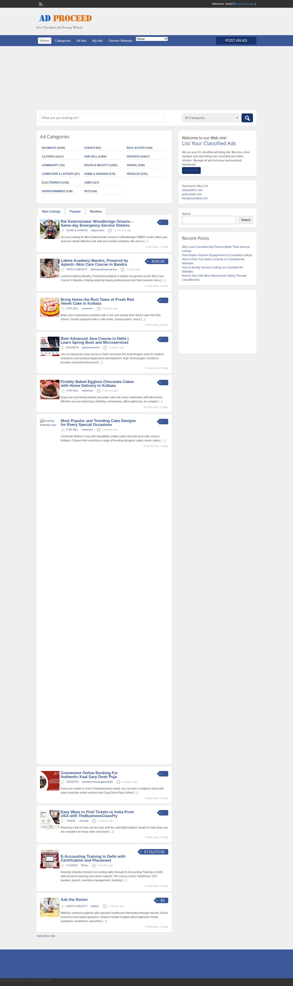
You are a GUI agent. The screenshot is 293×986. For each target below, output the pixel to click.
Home (44, 40)
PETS (87, 191)
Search (186, 213)
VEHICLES (133, 174)
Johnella (83, 820)
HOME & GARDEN (96, 174)
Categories (63, 40)
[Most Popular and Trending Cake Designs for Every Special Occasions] (50, 425)
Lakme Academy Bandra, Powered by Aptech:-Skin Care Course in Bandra (94, 262)
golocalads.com (192, 194)
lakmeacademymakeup (104, 269)
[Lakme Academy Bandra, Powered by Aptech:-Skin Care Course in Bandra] (50, 277)
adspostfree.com (192, 190)
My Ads (97, 40)
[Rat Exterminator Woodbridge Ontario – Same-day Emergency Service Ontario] (50, 238)
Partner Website (120, 40)
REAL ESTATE (136, 147)
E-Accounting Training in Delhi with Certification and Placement (93, 858)
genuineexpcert (90, 347)
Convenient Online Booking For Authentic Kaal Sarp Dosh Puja (89, 775)
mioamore (87, 308)
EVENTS (89, 147)
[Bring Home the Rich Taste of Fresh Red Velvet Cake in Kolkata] (50, 316)
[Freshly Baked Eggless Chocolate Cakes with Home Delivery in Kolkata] (50, 398)
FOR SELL (91, 156)
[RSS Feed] (40, 3)
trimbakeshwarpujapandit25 (97, 781)
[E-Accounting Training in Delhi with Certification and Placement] (50, 867)
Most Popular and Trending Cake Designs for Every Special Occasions (98, 423)
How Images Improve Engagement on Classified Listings (217, 255)
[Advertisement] (146, 78)
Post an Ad (236, 40)
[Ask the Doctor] (50, 916)
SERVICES (134, 156)
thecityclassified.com (195, 198)
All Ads (81, 40)
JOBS (88, 182)
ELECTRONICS (52, 182)
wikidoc (95, 906)
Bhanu (84, 865)
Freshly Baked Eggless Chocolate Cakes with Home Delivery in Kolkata (97, 384)
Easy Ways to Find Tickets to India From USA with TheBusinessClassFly (97, 814)
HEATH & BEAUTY (96, 165)
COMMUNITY (50, 165)
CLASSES (48, 156)
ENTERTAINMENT (53, 191)
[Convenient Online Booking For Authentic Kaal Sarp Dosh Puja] (50, 789)
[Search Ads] (247, 117)
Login (250, 3)
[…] (146, 241)
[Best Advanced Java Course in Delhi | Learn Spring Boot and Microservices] (50, 355)
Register (240, 3)
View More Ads (46, 936)
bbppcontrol (97, 230)
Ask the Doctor (74, 899)
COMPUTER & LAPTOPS (58, 174)
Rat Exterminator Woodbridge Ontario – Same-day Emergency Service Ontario (97, 223)
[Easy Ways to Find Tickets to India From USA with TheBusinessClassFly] (50, 828)
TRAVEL (132, 165)
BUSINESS (49, 147)
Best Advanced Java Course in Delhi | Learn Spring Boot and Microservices (95, 340)
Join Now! (191, 170)
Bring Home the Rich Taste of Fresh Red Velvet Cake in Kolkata (97, 301)
